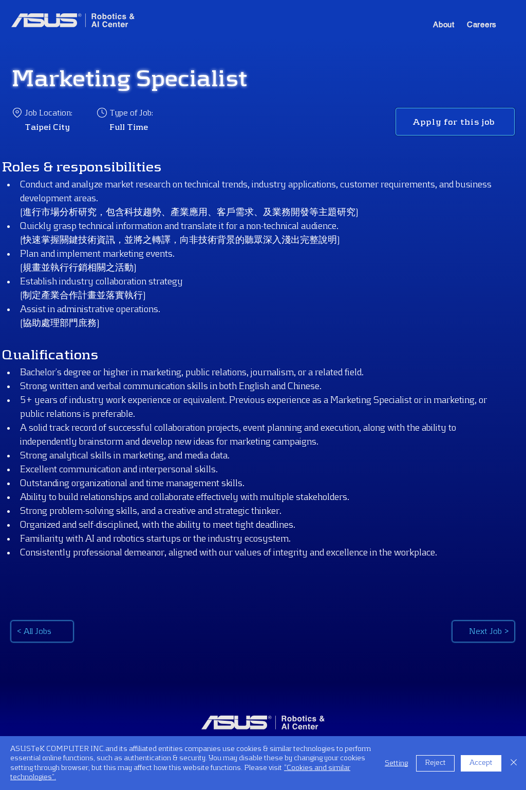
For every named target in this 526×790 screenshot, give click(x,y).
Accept (481, 762)
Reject (435, 762)
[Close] (514, 763)
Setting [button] (396, 763)
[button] (444, 24)
